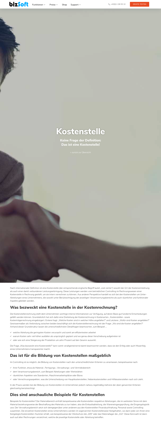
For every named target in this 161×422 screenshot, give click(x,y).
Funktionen (37, 4)
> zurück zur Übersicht (80, 152)
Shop (64, 4)
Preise (52, 4)
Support (74, 4)
